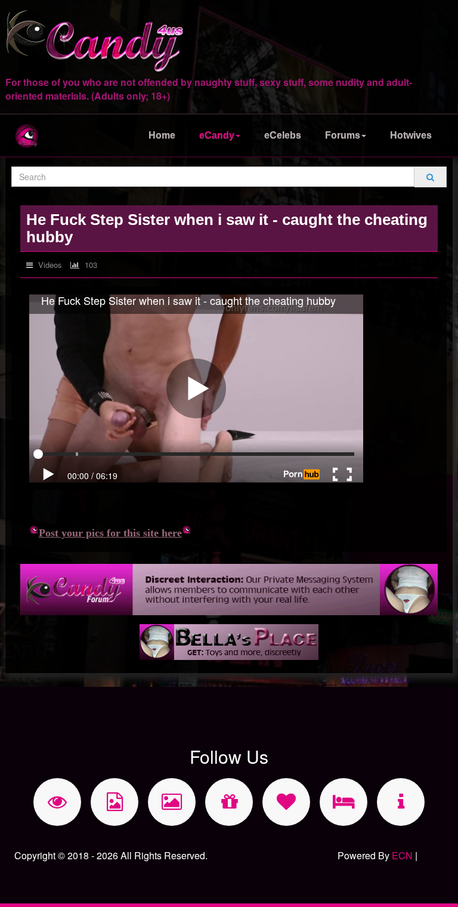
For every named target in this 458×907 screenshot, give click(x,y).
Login (432, 855)
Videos (49, 264)
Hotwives (411, 135)
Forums (342, 135)
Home (161, 135)
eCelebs (282, 135)
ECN (402, 855)
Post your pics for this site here (110, 533)
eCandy (216, 135)
